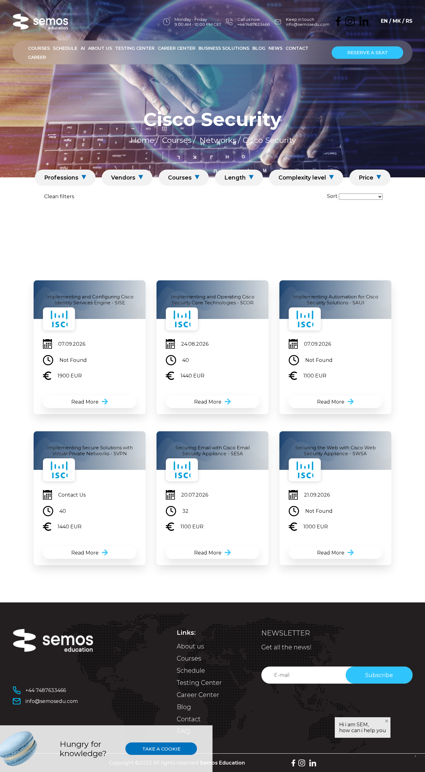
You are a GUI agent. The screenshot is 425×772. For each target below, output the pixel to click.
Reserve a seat (367, 52)
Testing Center (135, 48)
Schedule (65, 48)
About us (190, 646)
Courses (39, 48)
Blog (258, 48)
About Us (100, 48)
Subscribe (379, 675)
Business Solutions (223, 48)
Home (142, 140)
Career (37, 57)
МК (397, 21)
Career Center (176, 48)
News (276, 48)
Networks (217, 140)
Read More (85, 402)
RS (409, 21)
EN (384, 21)
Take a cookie (161, 749)
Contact (297, 48)
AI (83, 48)
